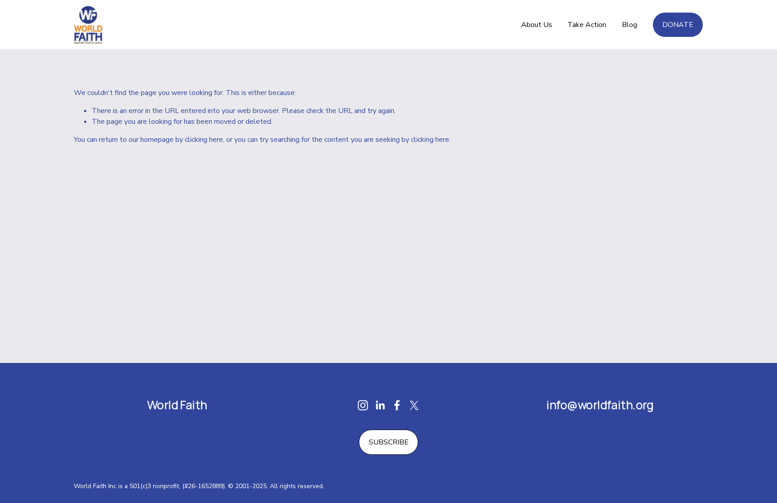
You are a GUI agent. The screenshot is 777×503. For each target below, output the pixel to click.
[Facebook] (397, 405)
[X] (414, 405)
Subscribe (389, 442)
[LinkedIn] (380, 405)
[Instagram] (362, 405)
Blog (629, 25)
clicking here (204, 140)
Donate (677, 25)
